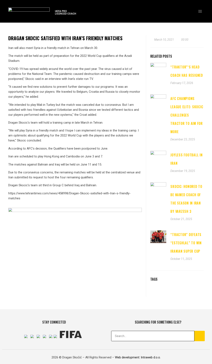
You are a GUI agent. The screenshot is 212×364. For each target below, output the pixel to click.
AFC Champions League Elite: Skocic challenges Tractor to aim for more (186, 115)
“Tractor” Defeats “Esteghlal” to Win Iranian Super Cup (186, 243)
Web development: (127, 357)
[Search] (199, 336)
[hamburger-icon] (200, 11)
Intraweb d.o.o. (151, 357)
